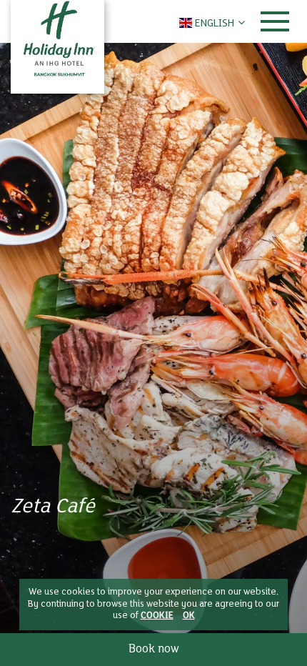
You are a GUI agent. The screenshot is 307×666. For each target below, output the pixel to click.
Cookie (157, 616)
